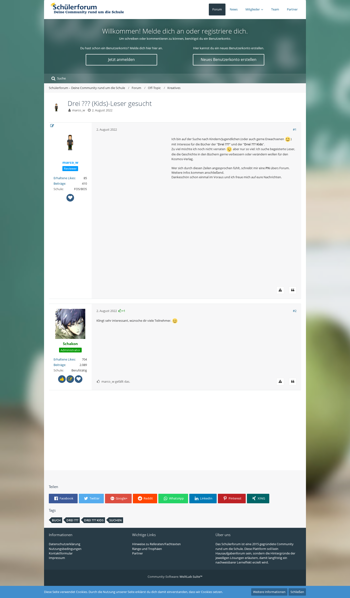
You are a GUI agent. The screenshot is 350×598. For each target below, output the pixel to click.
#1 (294, 129)
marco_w (78, 110)
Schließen (297, 592)
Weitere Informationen (269, 592)
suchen (115, 520)
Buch (56, 520)
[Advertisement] (132, 208)
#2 (294, 311)
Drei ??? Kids (94, 520)
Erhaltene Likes (64, 178)
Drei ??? (72, 520)
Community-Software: (175, 576)
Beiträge (59, 183)
